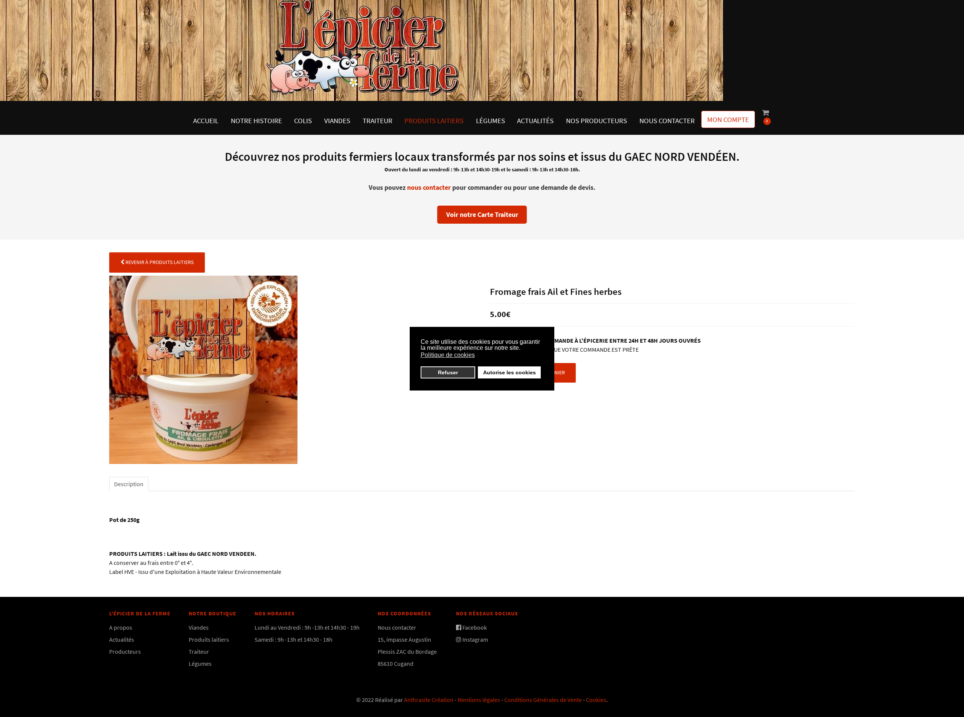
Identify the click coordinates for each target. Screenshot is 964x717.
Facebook (474, 627)
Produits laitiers (209, 639)
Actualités (121, 639)
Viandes (199, 627)
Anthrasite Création (428, 699)
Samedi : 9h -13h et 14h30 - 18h (294, 639)
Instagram (475, 639)
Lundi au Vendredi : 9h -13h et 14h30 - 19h (307, 627)
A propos (120, 627)
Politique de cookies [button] (448, 355)
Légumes (200, 663)
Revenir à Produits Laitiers (159, 262)
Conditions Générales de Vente (543, 699)
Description (128, 484)
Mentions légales (479, 699)
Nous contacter (397, 627)
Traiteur (199, 651)
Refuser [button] (448, 372)
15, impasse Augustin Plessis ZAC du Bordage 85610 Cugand (408, 651)
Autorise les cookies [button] (509, 372)
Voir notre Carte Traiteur (482, 214)
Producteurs (125, 651)
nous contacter (429, 187)
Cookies (596, 699)
